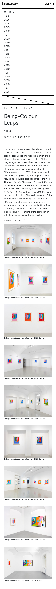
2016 (7, 53)
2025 (7, 19)
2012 (7, 68)
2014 (7, 61)
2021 (7, 34)
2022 (7, 31)
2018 (7, 46)
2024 (7, 23)
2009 (7, 80)
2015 (7, 57)
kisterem (10, 4)
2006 (7, 91)
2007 (7, 87)
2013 (7, 65)
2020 (7, 38)
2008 (7, 83)
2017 (7, 49)
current (9, 12)
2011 (7, 72)
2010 (7, 76)
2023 (7, 27)
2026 (7, 15)
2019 (7, 42)
